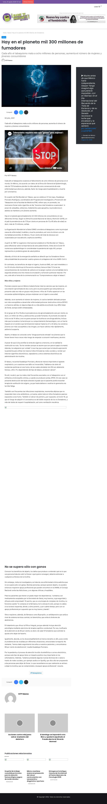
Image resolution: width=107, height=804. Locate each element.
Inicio (4, 33)
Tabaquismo (37, 673)
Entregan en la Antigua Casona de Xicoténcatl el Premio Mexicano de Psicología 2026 (58, 774)
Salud (9, 33)
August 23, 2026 (86, 140)
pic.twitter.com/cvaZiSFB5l (88, 129)
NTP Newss (8, 60)
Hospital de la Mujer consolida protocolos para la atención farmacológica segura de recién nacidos (13, 775)
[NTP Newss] (15, 18)
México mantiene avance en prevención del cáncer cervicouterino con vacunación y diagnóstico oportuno (35, 776)
